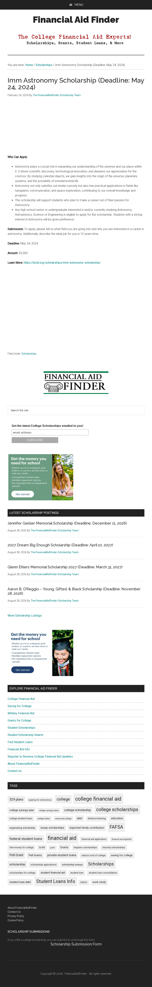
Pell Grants (35, 855)
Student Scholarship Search (25, 735)
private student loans (61, 855)
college (63, 799)
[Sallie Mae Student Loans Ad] (40, 499)
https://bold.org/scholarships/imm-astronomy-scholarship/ (62, 262)
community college (63, 818)
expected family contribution (87, 827)
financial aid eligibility (121, 839)
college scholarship (77, 810)
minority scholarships (113, 847)
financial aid (62, 838)
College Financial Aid (21, 699)
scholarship (17, 864)
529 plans (16, 799)
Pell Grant (16, 855)
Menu (79, 4)
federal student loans (25, 839)
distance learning (97, 818)
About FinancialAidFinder (24, 763)
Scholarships (29, 353)
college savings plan (21, 810)
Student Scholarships (21, 727)
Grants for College (19, 720)
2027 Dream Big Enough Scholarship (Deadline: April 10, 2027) (60, 545)
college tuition (44, 818)
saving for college (122, 855)
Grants (64, 847)
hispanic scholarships (85, 847)
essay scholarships (52, 827)
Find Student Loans (20, 742)
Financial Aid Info (19, 749)
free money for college (21, 847)
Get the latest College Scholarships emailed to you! (47, 425)
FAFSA (116, 827)
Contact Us (15, 771)
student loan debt (20, 882)
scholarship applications (44, 864)
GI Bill (42, 847)
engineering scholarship (22, 827)
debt (79, 818)
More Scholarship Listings (25, 615)
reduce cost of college (93, 855)
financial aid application (94, 839)
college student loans (20, 818)
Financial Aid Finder (76, 19)
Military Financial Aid (21, 713)
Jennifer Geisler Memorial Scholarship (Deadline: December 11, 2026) (67, 523)
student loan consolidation (103, 873)
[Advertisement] (76, 129)
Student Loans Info (55, 881)
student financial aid (53, 872)
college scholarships (117, 809)
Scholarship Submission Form (76, 944)
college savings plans (49, 810)
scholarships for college (22, 873)
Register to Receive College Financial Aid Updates (40, 756)
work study (99, 882)
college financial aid (98, 799)
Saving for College (20, 706)
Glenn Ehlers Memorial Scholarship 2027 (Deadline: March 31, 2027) (65, 567)
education (117, 818)
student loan (76, 873)
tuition (83, 882)
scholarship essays (72, 864)
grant (52, 847)
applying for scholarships (40, 800)
